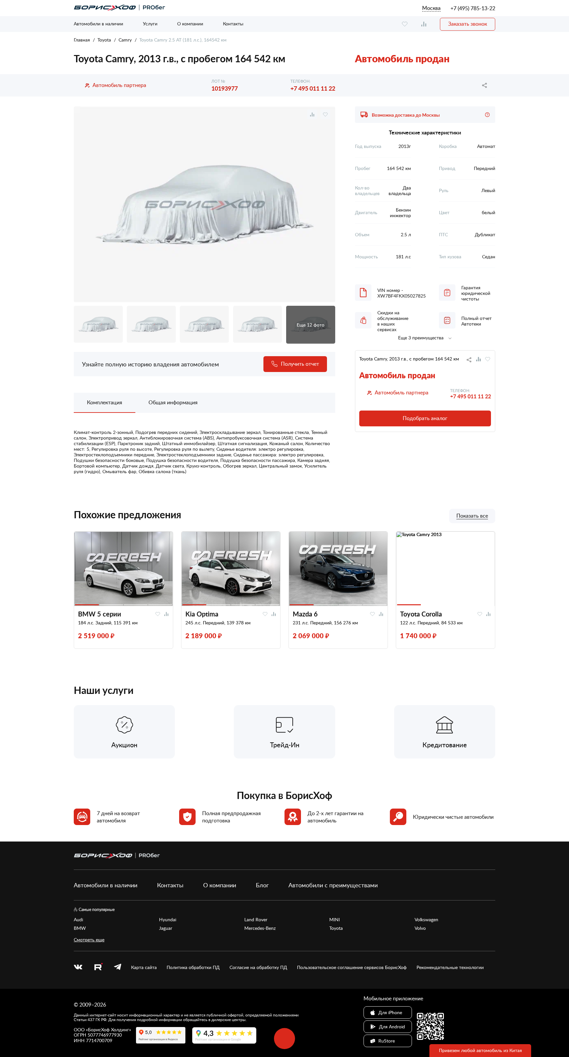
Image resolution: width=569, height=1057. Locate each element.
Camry (125, 40)
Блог (262, 885)
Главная (82, 40)
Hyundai (167, 919)
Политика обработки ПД (193, 967)
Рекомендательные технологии (450, 967)
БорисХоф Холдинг (108, 1029)
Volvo (420, 928)
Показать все (472, 516)
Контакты (233, 23)
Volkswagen (426, 919)
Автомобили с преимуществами (333, 885)
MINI (334, 919)
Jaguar (165, 928)
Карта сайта (144, 967)
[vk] (78, 967)
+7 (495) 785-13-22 (472, 8)
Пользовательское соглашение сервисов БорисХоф (352, 967)
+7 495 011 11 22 (312, 88)
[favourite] (405, 24)
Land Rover (255, 919)
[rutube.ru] (98, 967)
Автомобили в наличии (98, 23)
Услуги (150, 23)
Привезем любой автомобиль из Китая (480, 1050)
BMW (80, 928)
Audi (78, 919)
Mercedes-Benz (260, 928)
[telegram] (117, 967)
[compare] (424, 24)
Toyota (104, 40)
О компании (190, 23)
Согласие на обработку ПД (258, 967)
